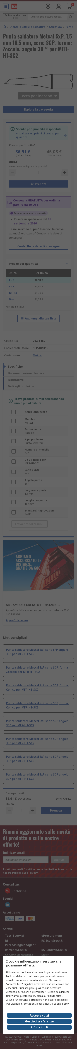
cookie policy (61, 1003)
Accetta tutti (39, 1015)
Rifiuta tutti (39, 1027)
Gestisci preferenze (39, 1021)
